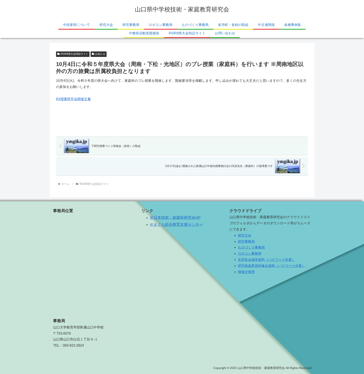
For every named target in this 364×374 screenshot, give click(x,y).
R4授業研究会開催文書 (73, 99)
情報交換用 (246, 272)
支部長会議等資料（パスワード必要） (266, 259)
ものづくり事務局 (251, 247)
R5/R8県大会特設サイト (74, 53)
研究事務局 (246, 241)
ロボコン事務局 (249, 253)
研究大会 (244, 235)
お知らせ (100, 53)
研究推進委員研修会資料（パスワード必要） (271, 266)
